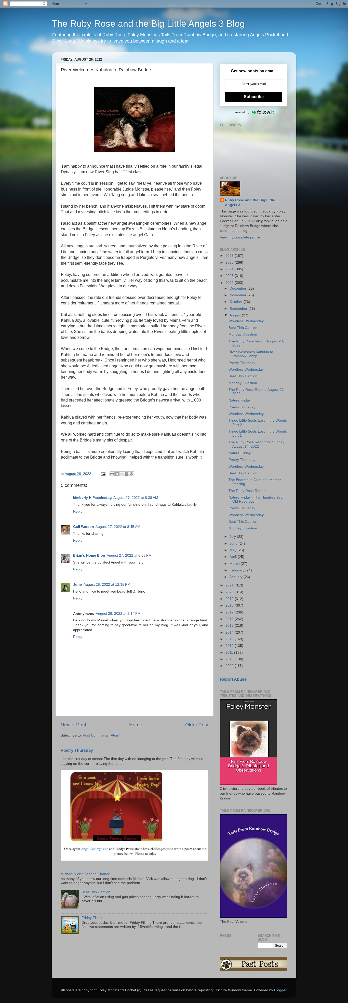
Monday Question (243, 334)
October (237, 302)
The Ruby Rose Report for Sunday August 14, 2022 (256, 444)
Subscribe (254, 97)
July (233, 537)
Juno (77, 584)
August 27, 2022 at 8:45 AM (118, 527)
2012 (230, 646)
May (233, 550)
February (237, 570)
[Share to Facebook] (126, 473)
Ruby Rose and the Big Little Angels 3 (250, 202)
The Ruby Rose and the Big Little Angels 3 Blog (148, 23)
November (238, 295)
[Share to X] (121, 473)
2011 (229, 652)
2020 (230, 592)
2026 (230, 256)
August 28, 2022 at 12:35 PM (107, 584)
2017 (230, 612)
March (235, 564)
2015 (230, 625)
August (236, 315)
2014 (230, 632)
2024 (230, 269)
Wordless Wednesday (246, 321)
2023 (230, 276)
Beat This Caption (96, 892)
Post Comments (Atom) (102, 735)
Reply (77, 511)
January (237, 577)
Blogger (280, 990)
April (234, 557)
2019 (230, 599)
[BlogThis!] (116, 473)
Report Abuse (233, 679)
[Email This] (112, 473)
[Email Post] (102, 474)
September (239, 309)
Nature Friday (240, 400)
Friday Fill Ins (92, 918)
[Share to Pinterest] (131, 473)
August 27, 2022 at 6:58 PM (129, 555)
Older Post (196, 724)
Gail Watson (83, 527)
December (238, 288)
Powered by (241, 112)
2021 (230, 585)
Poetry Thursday (77, 750)
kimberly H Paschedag (92, 498)
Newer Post (73, 724)
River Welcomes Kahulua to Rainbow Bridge (251, 354)
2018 (230, 605)
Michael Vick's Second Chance (85, 874)
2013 (230, 639)
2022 (230, 283)
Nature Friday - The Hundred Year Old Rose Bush (256, 499)
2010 (230, 659)
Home (135, 724)
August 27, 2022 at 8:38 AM (135, 498)
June (234, 543)
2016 (230, 619)
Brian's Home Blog (89, 555)
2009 (230, 666)
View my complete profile (240, 237)
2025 (230, 262)
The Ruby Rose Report (247, 491)
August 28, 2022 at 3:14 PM (118, 614)
